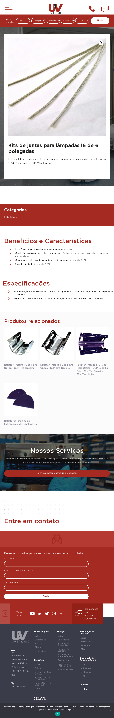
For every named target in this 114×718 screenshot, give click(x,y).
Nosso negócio (41, 632)
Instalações (40, 651)
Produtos (39, 660)
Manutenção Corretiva (63, 650)
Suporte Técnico (66, 670)
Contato (84, 685)
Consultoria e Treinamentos (64, 665)
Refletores (12, 217)
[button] (100, 42)
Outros (38, 689)
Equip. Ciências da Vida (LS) (43, 684)
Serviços (61, 632)
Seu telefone (11, 583)
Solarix (38, 668)
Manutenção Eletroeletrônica (65, 655)
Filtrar (100, 21)
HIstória (38, 643)
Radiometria (63, 660)
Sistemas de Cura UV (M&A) (43, 678)
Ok (57, 714)
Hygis (37, 664)
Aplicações (85, 642)
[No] (110, 710)
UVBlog (84, 689)
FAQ (82, 649)
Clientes (39, 647)
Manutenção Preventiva (63, 644)
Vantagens (85, 645)
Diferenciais (40, 640)
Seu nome (9, 559)
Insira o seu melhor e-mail (18, 571)
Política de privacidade (40, 698)
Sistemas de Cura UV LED (43, 673)
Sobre (38, 636)
